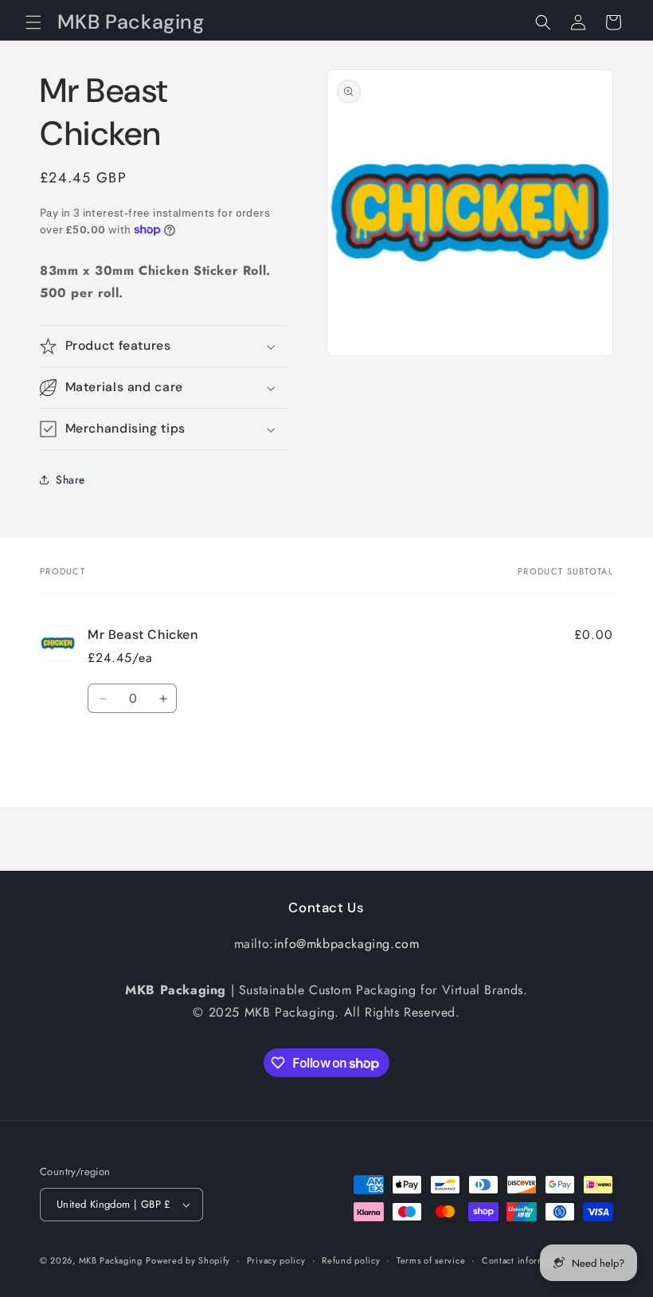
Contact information (524, 1260)
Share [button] (70, 480)
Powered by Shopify (188, 1260)
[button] (33, 22)
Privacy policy (276, 1260)
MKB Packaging (111, 1260)
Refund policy (351, 1260)
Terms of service (431, 1260)
